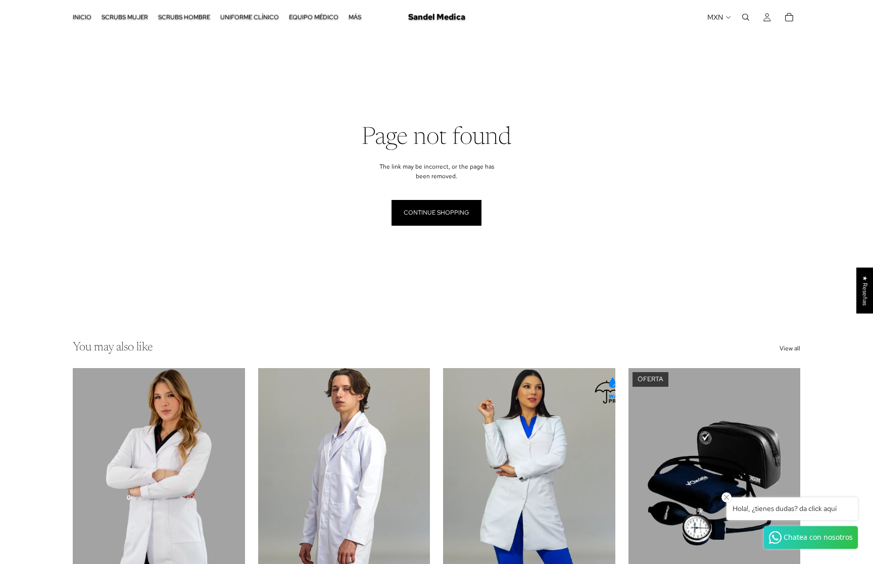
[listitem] (355, 17)
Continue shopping (436, 213)
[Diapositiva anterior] (88, 476)
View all (790, 348)
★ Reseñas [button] (865, 290)
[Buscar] (746, 17)
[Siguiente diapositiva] (230, 476)
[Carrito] (789, 17)
